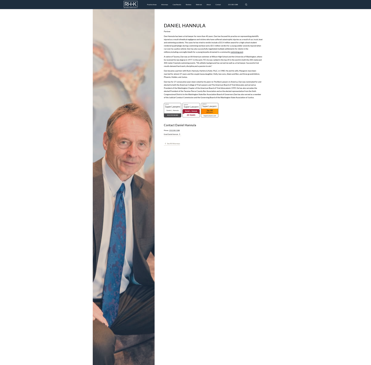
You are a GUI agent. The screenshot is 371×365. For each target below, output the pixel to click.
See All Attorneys (173, 143)
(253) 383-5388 (174, 130)
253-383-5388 (233, 4)
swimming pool (237, 52)
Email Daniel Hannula (171, 134)
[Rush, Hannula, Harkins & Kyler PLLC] (131, 4)
